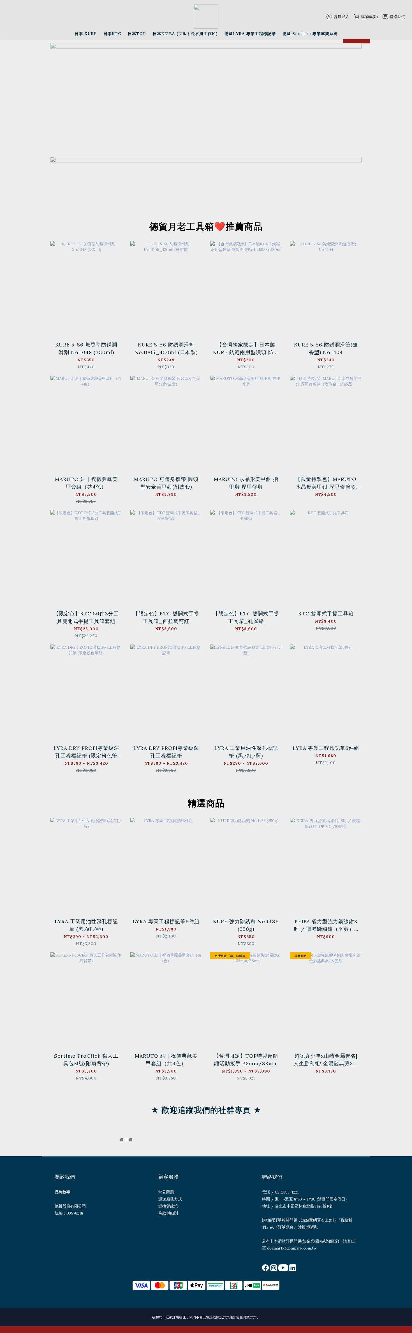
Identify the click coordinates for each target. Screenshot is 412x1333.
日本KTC (112, 33)
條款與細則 (168, 1213)
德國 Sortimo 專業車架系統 (310, 33)
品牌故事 (62, 1192)
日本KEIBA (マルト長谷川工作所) (185, 33)
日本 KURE (86, 33)
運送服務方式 (170, 1199)
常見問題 (166, 1192)
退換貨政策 (168, 1206)
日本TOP (137, 33)
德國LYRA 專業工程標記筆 (250, 33)
